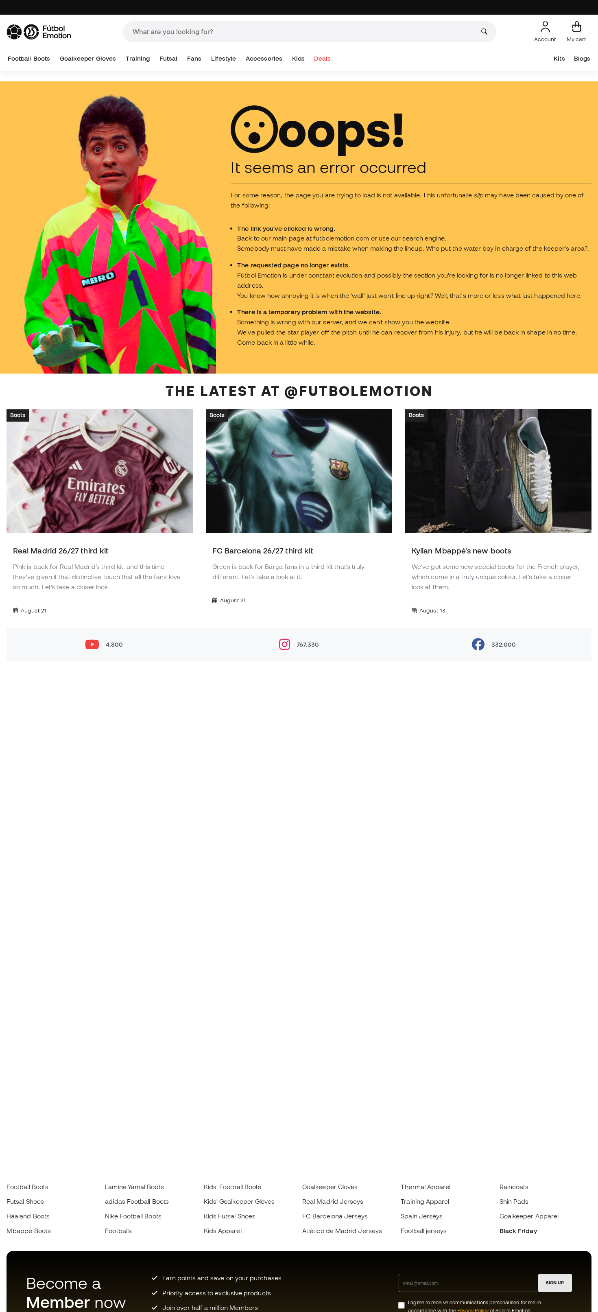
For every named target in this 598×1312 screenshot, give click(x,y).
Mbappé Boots (29, 1230)
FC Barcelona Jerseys (335, 1216)
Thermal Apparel (425, 1186)
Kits (559, 58)
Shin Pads (514, 1201)
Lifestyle (223, 58)
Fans (194, 58)
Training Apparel (425, 1201)
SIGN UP (555, 1282)
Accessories (264, 58)
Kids (298, 58)
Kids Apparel (223, 1230)
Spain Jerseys (422, 1216)
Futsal (168, 58)
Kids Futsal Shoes (229, 1216)
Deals (322, 58)
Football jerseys (424, 1230)
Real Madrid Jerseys (332, 1201)
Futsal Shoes (25, 1201)
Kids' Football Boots (233, 1186)
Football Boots (29, 58)
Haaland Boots (28, 1216)
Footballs (118, 1230)
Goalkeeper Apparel (529, 1216)
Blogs (582, 58)
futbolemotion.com (341, 238)
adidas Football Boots (137, 1201)
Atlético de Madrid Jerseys (342, 1230)
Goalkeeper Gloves (88, 58)
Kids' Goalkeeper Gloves (239, 1201)
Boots (17, 414)
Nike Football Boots (133, 1216)
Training (138, 58)
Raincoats (514, 1186)
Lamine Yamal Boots (134, 1186)
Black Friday (518, 1230)
